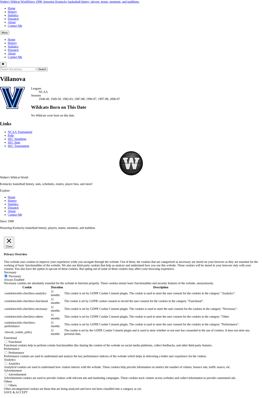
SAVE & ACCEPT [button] (16, 392)
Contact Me (15, 25)
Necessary (15, 276)
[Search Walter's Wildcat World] (3, 64)
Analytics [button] (10, 359)
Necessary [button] (10, 272)
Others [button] (8, 381)
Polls (11, 135)
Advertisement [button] (13, 370)
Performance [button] (11, 348)
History (12, 11)
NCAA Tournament (20, 132)
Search (42, 69)
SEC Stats (14, 142)
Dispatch (13, 18)
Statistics (13, 15)
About (12, 22)
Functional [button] (10, 338)
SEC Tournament (18, 146)
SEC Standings (17, 139)
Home (11, 8)
